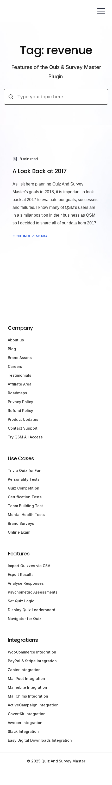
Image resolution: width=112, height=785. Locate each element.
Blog (12, 349)
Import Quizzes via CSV (29, 565)
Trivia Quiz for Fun (24, 470)
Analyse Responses (26, 583)
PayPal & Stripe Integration (32, 661)
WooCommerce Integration (32, 652)
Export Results (21, 574)
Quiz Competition (23, 488)
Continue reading (30, 236)
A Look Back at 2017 (40, 171)
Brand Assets (20, 357)
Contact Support (23, 428)
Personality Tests (24, 479)
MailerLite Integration (27, 687)
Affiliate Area (20, 384)
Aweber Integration (25, 722)
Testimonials (19, 375)
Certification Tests (25, 497)
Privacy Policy (20, 402)
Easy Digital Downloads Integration (40, 740)
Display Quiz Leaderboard (31, 610)
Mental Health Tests (26, 514)
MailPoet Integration (26, 678)
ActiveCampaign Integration (33, 705)
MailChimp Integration (28, 696)
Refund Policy (20, 410)
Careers (15, 366)
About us (16, 340)
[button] (101, 11)
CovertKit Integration (27, 714)
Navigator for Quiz (24, 618)
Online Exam (19, 532)
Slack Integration (23, 731)
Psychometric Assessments (33, 592)
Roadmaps (17, 393)
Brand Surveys (21, 523)
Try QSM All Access (25, 437)
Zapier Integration (24, 669)
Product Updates (23, 419)
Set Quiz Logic (21, 601)
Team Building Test (25, 506)
